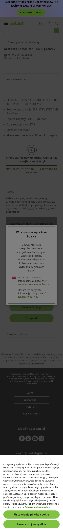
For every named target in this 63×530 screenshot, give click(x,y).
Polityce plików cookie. (37, 506)
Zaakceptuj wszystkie (31, 524)
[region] (31, 492)
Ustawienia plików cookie (31, 514)
